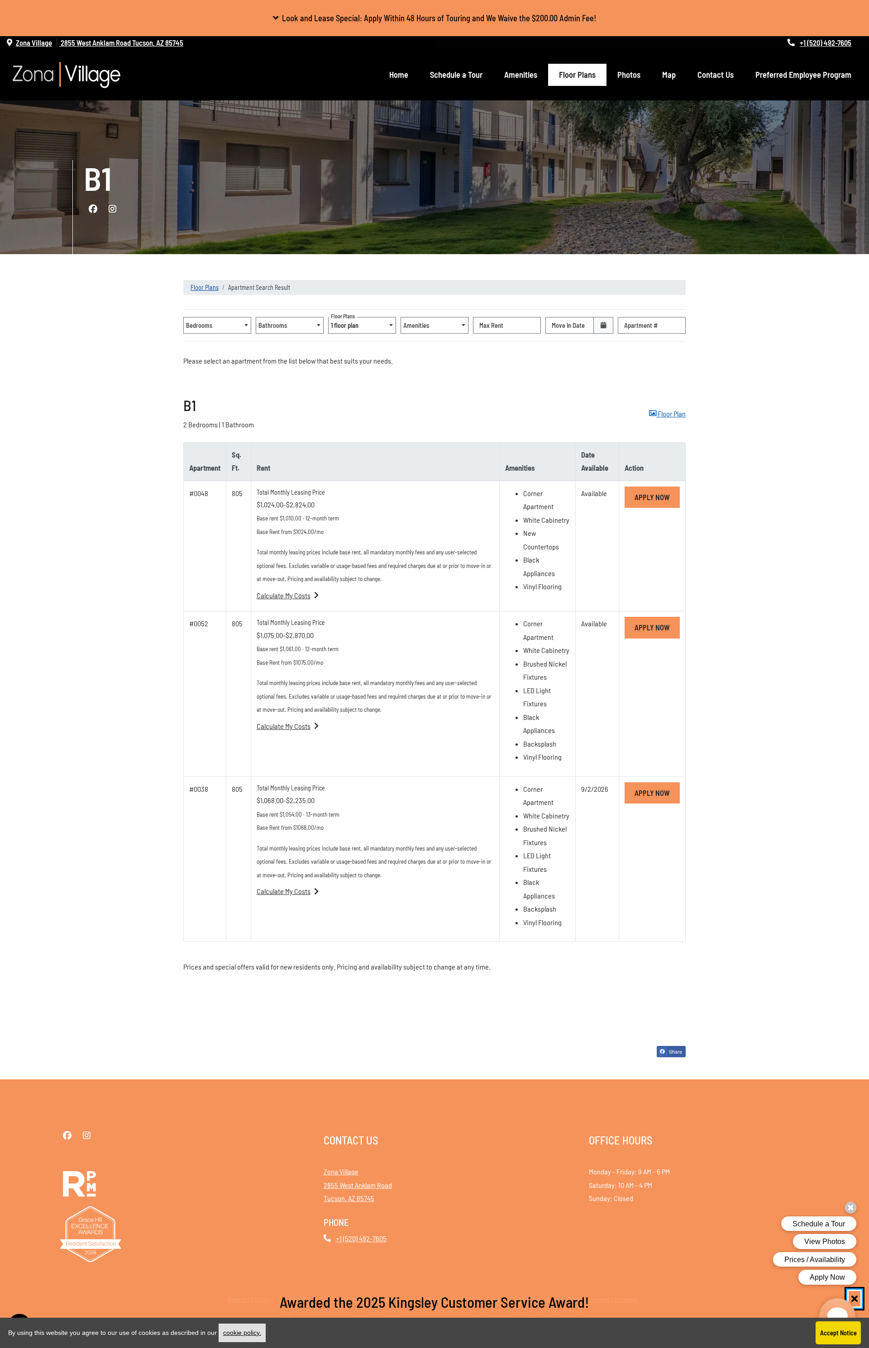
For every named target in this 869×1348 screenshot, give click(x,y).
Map (669, 75)
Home (398, 75)
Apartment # (641, 325)
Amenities (520, 75)
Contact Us (715, 75)
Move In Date (568, 325)
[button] (434, 18)
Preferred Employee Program (803, 75)
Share (675, 1051)
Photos (628, 75)
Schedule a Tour (456, 75)
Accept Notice (838, 1333)
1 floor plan (346, 323)
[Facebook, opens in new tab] (93, 209)
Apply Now (657, 496)
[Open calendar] (603, 325)
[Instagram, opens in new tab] (112, 209)
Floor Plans (577, 75)
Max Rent (491, 325)
